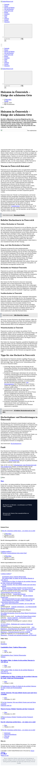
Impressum (7, 733)
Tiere (5, 17)
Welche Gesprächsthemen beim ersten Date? (17, 591)
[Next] (4, 642)
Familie (6, 101)
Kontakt (6, 737)
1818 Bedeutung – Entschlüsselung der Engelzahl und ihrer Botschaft (18, 628)
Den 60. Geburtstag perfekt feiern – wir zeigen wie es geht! (18, 589)
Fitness (6, 6)
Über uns (6, 736)
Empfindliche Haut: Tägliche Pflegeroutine (14, 576)
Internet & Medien (9, 7)
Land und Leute (8, 10)
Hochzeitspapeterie (16, 443)
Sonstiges (7, 14)
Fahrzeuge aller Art (6, 673)
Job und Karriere (9, 9)
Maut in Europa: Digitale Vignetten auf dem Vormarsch (17, 587)
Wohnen (6, 18)
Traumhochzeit (15, 206)
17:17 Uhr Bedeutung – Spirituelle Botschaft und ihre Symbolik (16, 631)
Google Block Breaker (19, 594)
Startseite (6, 4)
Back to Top (5, 755)
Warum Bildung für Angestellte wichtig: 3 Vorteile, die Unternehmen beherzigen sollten (17, 601)
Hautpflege (4, 644)
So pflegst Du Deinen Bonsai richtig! (25, 616)
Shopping (7, 22)
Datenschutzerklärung (10, 734)
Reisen (6, 12)
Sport (5, 15)
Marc (10, 99)
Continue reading (6, 551)
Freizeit (6, 20)
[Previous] (2, 642)
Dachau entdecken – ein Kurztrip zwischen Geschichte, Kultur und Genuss (16, 618)
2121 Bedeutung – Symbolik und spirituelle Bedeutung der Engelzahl (18, 634)
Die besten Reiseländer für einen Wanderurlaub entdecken (18, 599)
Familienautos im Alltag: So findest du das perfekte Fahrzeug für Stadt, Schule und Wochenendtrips (18, 582)
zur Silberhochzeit (14, 460)
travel (2, 689)
